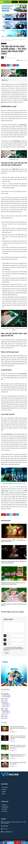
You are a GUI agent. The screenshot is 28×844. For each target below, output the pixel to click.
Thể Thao (4, 791)
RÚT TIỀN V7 (4, 811)
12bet (6, 700)
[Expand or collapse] (25, 80)
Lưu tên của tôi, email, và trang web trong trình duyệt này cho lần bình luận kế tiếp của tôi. (13, 649)
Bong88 (8, 695)
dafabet (7, 698)
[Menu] (1, 2)
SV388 (3, 793)
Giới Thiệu (16, 841)
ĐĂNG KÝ (15, 1)
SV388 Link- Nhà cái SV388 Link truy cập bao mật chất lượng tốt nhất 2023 (13, 562)
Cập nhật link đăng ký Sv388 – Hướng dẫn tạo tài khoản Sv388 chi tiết (18, 728)
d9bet (7, 703)
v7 (5, 57)
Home (2, 39)
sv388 (5, 718)
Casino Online (5, 787)
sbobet (6, 716)
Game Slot (4, 789)
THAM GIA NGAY (23, 1)
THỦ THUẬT (6, 39)
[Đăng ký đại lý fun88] (14, 8)
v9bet (6, 715)
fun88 (6, 708)
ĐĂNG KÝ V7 (4, 804)
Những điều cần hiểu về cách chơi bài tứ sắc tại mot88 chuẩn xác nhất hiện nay (13, 583)
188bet (7, 711)
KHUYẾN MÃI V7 (5, 806)
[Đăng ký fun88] (14, 673)
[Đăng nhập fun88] (14, 33)
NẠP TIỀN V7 (4, 809)
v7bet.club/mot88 (13, 486)
